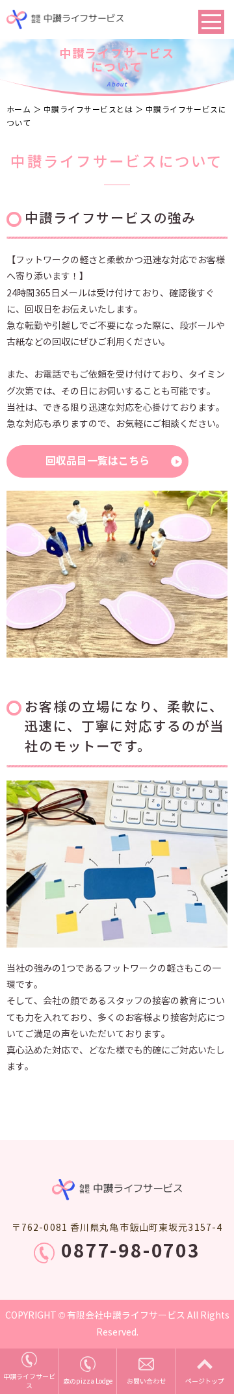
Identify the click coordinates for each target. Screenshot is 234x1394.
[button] (97, 461)
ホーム (18, 109)
